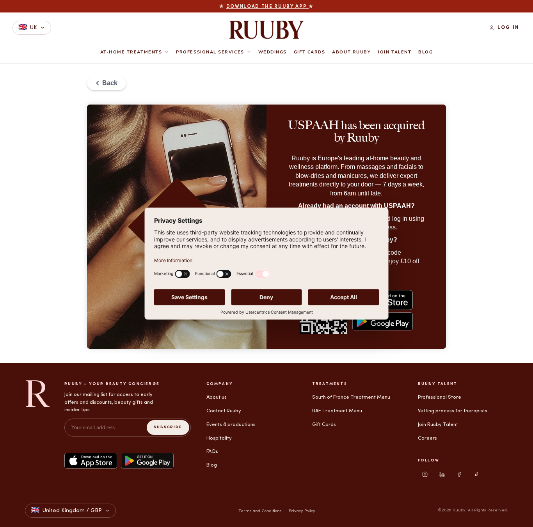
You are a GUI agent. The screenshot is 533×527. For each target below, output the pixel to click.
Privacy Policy (302, 511)
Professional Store (439, 397)
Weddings (272, 52)
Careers (427, 438)
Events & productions (231, 424)
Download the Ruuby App (267, 6)
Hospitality (219, 438)
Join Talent (394, 52)
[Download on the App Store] (90, 460)
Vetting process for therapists (452, 410)
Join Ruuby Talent (438, 424)
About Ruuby (351, 52)
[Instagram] (425, 474)
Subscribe (168, 427)
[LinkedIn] (442, 474)
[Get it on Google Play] (147, 460)
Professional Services (210, 52)
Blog (425, 52)
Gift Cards (309, 52)
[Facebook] (459, 474)
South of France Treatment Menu (351, 397)
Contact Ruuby (223, 410)
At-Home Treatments (131, 52)
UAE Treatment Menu (337, 410)
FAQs (212, 451)
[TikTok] (476, 474)
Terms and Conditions (260, 511)
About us (216, 397)
